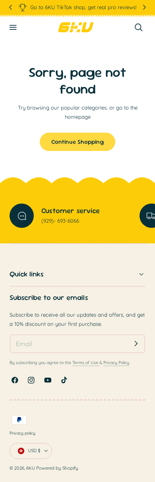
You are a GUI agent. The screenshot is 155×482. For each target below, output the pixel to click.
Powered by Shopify (57, 468)
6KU (30, 468)
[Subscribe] (136, 343)
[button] (13, 27)
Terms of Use (85, 362)
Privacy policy (22, 433)
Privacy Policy (116, 362)
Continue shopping (77, 141)
